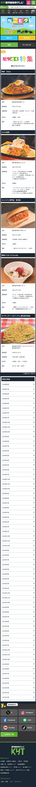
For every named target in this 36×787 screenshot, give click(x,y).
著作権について (17, 767)
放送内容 (27, 38)
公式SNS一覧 (9, 734)
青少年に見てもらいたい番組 (22, 770)
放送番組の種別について (6, 767)
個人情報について (27, 767)
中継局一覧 (3, 764)
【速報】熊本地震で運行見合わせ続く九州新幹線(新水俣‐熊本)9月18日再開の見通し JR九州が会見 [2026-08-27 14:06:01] (23, 7)
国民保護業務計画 (5, 773)
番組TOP (9, 38)
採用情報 (26, 761)
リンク (11, 781)
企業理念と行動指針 (11, 761)
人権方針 (20, 761)
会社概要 (3, 761)
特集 (9, 45)
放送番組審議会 (21, 764)
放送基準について (12, 764)
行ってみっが (27, 45)
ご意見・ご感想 (4, 781)
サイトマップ (18, 781)
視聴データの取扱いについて (7, 770)
